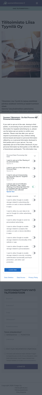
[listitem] (21, 155)
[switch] (33, 161)
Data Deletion (8, 277)
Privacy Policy (33, 277)
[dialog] (21, 197)
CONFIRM (13, 270)
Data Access (21, 277)
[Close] (38, 118)
